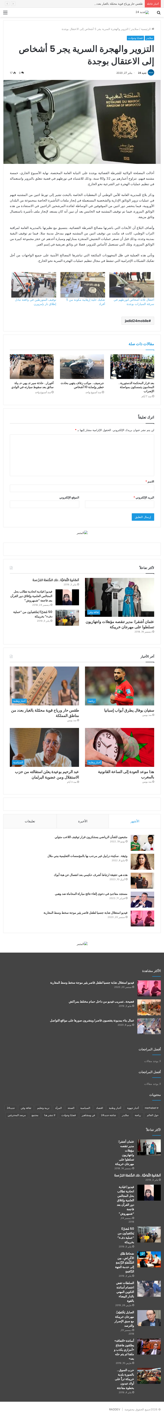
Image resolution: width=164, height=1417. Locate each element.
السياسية (85, 1107)
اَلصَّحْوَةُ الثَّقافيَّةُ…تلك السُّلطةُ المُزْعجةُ (55, 580)
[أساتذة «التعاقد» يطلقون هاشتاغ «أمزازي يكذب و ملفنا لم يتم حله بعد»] (149, 1347)
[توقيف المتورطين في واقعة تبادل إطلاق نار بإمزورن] (33, 285)
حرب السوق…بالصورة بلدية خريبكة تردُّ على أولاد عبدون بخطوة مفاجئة (124, 1379)
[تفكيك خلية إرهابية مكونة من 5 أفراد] (82, 285)
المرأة (58, 1107)
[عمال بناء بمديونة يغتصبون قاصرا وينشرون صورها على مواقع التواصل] (149, 1026)
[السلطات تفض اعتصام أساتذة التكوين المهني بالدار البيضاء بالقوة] (149, 1289)
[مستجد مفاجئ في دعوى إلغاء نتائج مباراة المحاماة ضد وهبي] (142, 900)
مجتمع (35, 1115)
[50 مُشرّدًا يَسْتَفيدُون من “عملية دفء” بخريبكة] (67, 618)
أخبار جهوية (133, 1107)
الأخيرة (82, 821)
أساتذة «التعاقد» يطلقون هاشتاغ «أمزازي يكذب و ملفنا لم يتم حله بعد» (124, 1350)
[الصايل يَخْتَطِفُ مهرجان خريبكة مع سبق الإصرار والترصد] (149, 1318)
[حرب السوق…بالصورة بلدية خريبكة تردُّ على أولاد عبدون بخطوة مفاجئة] (149, 1376)
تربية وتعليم (43, 1107)
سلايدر (135, 29)
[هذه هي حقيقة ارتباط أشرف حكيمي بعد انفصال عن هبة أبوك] (142, 881)
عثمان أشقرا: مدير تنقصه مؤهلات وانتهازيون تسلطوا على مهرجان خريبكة (120, 624)
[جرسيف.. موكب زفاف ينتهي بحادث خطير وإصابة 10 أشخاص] (82, 366)
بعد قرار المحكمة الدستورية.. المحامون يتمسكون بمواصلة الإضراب (136, 387)
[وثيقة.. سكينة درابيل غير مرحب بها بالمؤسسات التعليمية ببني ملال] (142, 862)
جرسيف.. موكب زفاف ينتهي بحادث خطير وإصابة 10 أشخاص (82, 385)
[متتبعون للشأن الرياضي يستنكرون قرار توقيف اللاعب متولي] (142, 843)
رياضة (138, 1115)
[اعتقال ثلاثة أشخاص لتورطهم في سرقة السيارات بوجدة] (131, 285)
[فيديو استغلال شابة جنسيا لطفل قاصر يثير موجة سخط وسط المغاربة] (142, 918)
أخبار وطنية (115, 1107)
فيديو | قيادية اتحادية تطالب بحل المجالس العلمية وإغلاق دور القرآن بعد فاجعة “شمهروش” (31, 596)
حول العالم (152, 1115)
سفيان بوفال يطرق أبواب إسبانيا (129, 710)
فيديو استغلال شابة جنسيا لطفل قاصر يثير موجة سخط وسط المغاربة (85, 913)
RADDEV (114, 1409)
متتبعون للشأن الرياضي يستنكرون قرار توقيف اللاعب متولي (91, 837)
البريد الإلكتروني (143, 497)
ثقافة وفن (26, 1107)
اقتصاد (99, 1107)
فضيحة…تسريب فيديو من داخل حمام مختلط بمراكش (101, 1001)
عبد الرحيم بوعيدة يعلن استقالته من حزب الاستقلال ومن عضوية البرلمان (47, 774)
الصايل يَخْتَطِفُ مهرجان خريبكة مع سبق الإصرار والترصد (124, 1319)
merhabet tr (151, 1107)
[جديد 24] (142, 12)
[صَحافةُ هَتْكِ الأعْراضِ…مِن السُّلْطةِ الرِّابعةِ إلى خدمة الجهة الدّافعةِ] (149, 1259)
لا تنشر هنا (49, 1115)
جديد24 (11, 1107)
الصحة (71, 1107)
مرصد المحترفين (17, 1115)
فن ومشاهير (88, 1115)
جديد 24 (142, 72)
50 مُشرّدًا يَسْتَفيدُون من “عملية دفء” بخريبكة (125, 1235)
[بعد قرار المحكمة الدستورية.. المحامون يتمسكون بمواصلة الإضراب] (132, 366)
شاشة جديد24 (108, 1115)
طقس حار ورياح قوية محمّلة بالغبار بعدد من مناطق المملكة (108, 3)
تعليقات (30, 821)
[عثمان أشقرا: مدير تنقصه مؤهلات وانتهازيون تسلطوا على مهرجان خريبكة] (149, 1147)
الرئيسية (146, 29)
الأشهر (134, 821)
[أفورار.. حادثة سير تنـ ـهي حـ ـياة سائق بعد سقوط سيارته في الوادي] (32, 366)
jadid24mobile (137, 321)
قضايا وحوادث (135, 38)
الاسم (149, 481)
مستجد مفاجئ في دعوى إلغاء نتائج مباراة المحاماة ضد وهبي (91, 894)
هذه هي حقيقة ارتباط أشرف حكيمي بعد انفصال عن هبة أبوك (90, 875)
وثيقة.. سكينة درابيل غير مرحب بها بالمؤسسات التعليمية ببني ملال (87, 856)
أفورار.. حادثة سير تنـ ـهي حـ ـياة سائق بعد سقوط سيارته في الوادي (32, 385)
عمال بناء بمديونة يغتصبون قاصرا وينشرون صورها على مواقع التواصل (92, 1020)
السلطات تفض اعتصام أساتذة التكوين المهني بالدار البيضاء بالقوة (125, 1292)
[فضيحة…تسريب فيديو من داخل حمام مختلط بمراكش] (149, 1007)
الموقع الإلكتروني (69, 497)
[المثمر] (82, 532)
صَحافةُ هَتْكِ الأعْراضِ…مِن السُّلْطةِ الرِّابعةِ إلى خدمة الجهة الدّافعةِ (124, 1262)
